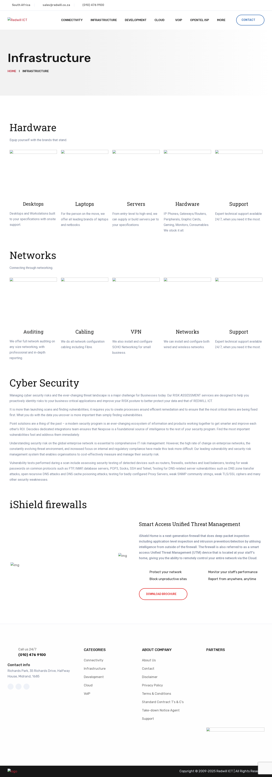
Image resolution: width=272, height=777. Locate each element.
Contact (248, 20)
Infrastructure (104, 20)
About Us (149, 660)
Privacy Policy (152, 685)
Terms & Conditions (156, 694)
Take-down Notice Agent (161, 710)
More (221, 20)
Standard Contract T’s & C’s (163, 702)
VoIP (178, 20)
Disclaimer (150, 677)
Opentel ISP (199, 20)
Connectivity (72, 20)
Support (148, 719)
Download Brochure (161, 594)
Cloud (159, 20)
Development (136, 20)
